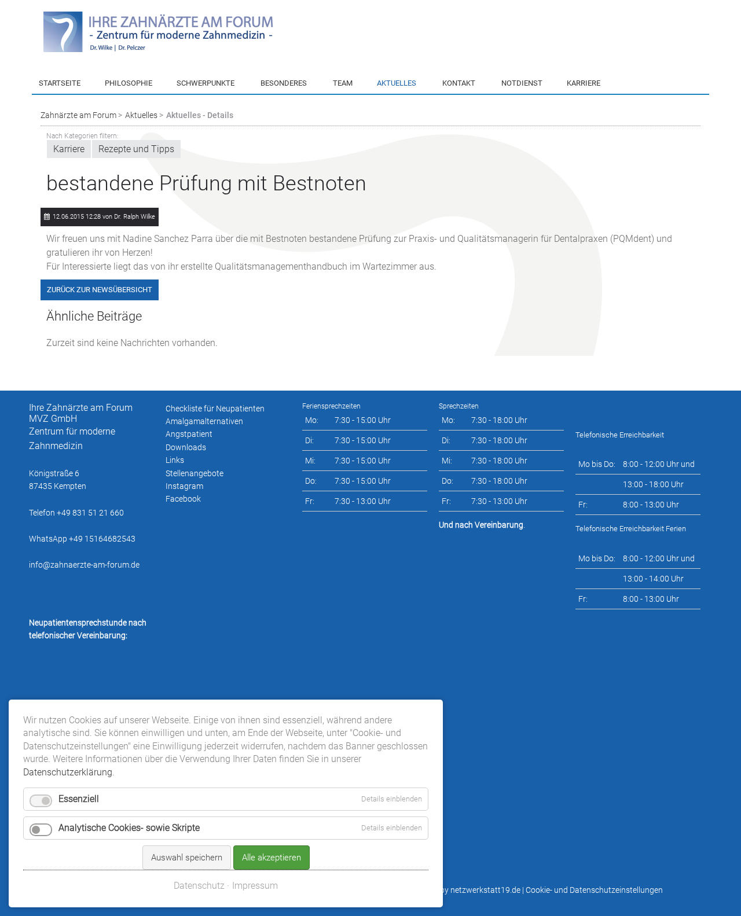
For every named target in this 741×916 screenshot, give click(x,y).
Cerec (185, 162)
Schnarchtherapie (207, 223)
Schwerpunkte (205, 83)
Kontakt (458, 83)
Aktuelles (396, 83)
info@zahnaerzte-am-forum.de (84, 564)
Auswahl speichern (186, 857)
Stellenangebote (194, 473)
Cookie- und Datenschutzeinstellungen (594, 890)
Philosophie (128, 83)
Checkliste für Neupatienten (215, 408)
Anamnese (460, 102)
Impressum (255, 885)
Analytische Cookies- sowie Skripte (129, 827)
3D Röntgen (280, 122)
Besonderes (284, 83)
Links (175, 460)
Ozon (268, 182)
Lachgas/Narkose (291, 102)
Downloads (186, 447)
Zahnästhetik (199, 182)
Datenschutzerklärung (67, 772)
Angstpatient (189, 434)
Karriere (390, 122)
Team (343, 83)
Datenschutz (199, 885)
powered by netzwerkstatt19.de (463, 890)
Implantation (198, 143)
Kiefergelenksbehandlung (220, 203)
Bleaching (277, 143)
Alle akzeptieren (271, 857)
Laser (269, 162)
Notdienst (521, 83)
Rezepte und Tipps (409, 102)
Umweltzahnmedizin (211, 243)
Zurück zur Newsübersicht (99, 289)
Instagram (184, 486)
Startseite (59, 83)
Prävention (195, 102)
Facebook (183, 498)
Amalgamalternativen (204, 421)
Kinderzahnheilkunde (213, 122)
